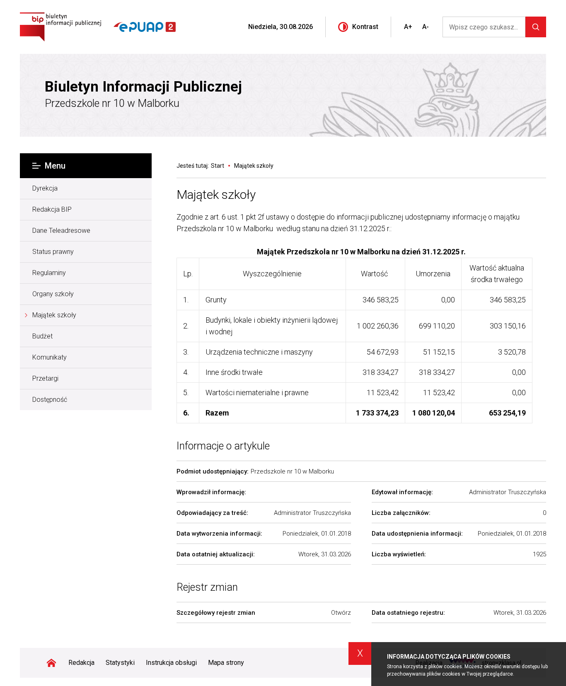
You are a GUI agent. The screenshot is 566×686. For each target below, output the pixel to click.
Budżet (42, 336)
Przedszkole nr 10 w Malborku (112, 103)
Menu (55, 166)
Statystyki (120, 663)
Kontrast (365, 27)
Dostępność (49, 399)
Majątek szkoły (54, 315)
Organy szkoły (53, 294)
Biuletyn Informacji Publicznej (143, 87)
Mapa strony (226, 663)
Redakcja (81, 663)
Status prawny (53, 252)
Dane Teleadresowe (61, 230)
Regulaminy (49, 273)
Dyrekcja (45, 188)
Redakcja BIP (52, 209)
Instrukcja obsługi (171, 663)
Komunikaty (49, 357)
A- (425, 27)
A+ (408, 27)
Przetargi (45, 378)
